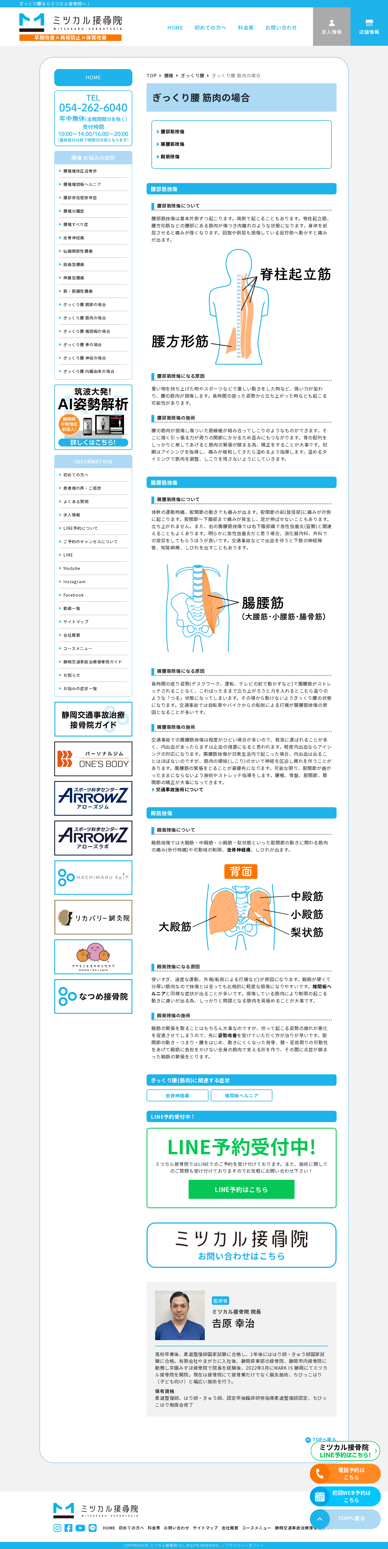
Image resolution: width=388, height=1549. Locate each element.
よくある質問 (76, 501)
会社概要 (71, 635)
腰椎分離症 (73, 211)
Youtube (71, 568)
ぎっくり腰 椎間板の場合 (86, 331)
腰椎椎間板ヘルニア (82, 184)
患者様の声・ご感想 (82, 488)
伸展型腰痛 (73, 278)
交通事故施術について (180, 789)
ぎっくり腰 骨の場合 (82, 344)
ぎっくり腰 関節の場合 (84, 304)
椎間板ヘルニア (241, 1095)
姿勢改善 (227, 1035)
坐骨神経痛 (73, 237)
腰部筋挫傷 (173, 131)
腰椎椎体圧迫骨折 (80, 171)
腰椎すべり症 (75, 224)
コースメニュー (78, 648)
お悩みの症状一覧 (80, 688)
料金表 (246, 27)
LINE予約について (80, 528)
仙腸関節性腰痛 (78, 251)
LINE (68, 555)
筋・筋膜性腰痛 (78, 291)
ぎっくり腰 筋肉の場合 (84, 318)
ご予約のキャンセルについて (90, 541)
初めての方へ (211, 27)
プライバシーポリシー (244, 1545)
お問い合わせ (281, 27)
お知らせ (71, 675)
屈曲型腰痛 (73, 264)
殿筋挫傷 (170, 156)
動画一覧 (71, 608)
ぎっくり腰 (193, 75)
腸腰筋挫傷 (173, 143)
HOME (175, 27)
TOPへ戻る (324, 1439)
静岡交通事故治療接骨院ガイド (92, 662)
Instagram (74, 581)
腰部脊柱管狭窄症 (80, 197)
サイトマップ (76, 621)
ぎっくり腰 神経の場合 (84, 358)
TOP (152, 75)
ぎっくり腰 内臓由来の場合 (88, 371)
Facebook (73, 595)
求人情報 (71, 515)
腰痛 (169, 75)
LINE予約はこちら (241, 1189)
